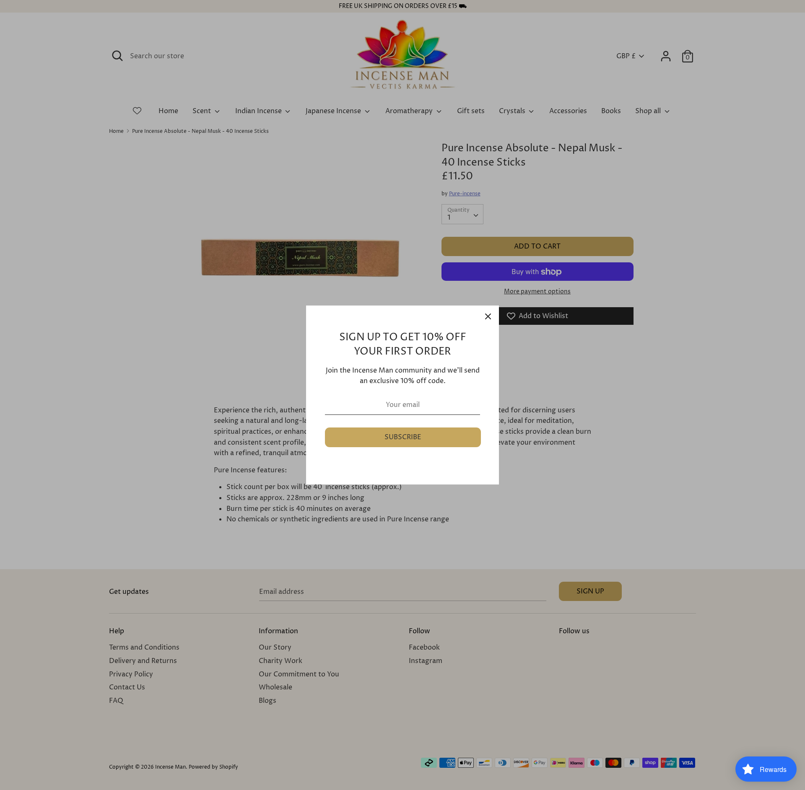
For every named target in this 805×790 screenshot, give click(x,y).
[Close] (488, 316)
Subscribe (402, 437)
